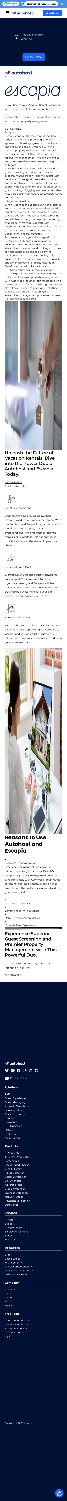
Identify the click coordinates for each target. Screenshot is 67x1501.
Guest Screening (15, 1114)
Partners (10, 1293)
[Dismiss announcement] (62, 4)
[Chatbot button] (59, 1493)
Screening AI (12, 1161)
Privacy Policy (13, 1227)
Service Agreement (16, 1231)
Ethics (8, 1301)
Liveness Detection (16, 1192)
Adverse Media (13, 1184)
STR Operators (13, 1126)
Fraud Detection (14, 1172)
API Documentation (17, 1266)
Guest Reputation (15, 1320)
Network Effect (14, 1196)
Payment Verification (17, 1200)
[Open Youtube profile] (13, 1070)
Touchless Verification (18, 1157)
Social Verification (15, 1176)
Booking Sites (13, 1110)
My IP (8, 1336)
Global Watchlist (15, 1188)
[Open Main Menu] (8, 13)
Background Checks (17, 1164)
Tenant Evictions (15, 1328)
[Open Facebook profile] (19, 1070)
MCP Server (12, 1262)
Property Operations (17, 1106)
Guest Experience (15, 1098)
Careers (9, 1297)
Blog (8, 1254)
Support (10, 1223)
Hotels (9, 1129)
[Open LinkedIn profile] (31, 1070)
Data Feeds (11, 1204)
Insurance (10, 1118)
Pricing (9, 1219)
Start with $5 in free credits (41, 4)
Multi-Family (12, 1138)
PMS (7, 1094)
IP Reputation (13, 1332)
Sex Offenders (13, 1180)
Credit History (13, 1168)
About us (10, 1289)
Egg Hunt (10, 1305)
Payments (11, 1122)
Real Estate (11, 1134)
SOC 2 (8, 1239)
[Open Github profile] (37, 1070)
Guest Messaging (15, 1102)
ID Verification (13, 1153)
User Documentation (17, 1270)
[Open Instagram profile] (25, 1070)
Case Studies (12, 1258)
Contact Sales (18, 1078)
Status (9, 1235)
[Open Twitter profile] (7, 1070)
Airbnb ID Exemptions (18, 1274)
